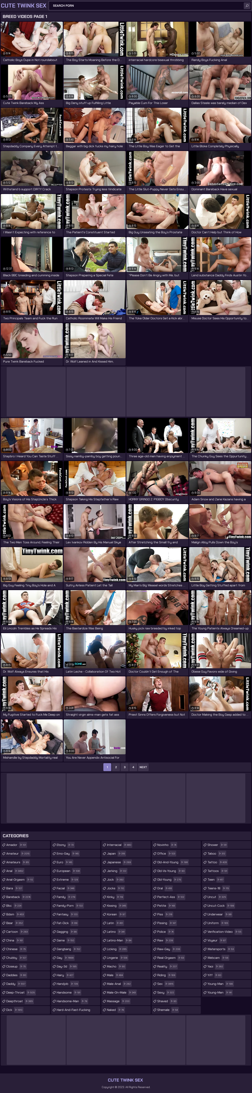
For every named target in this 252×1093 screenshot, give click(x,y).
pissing (166, 923)
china (14, 940)
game (65, 940)
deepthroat (19, 1001)
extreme (67, 879)
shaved (166, 1001)
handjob (67, 984)
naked (115, 1010)
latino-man (119, 940)
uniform (218, 923)
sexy (165, 992)
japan (116, 853)
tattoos (217, 871)
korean (116, 914)
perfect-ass (170, 897)
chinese (16, 949)
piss (164, 914)
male (115, 975)
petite (166, 906)
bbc (13, 906)
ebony (65, 845)
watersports (221, 949)
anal (14, 871)
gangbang (68, 949)
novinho (166, 845)
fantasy (67, 914)
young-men (220, 992)
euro (64, 862)
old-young (169, 879)
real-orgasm (170, 958)
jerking (116, 871)
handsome (68, 992)
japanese (119, 862)
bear (14, 923)
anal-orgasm (19, 879)
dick (14, 1010)
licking (117, 949)
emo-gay (68, 853)
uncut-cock (221, 906)
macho (116, 966)
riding (166, 975)
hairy (65, 975)
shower (217, 845)
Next (143, 767)
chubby (16, 958)
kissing (116, 906)
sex (165, 984)
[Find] (247, 5)
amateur (18, 853)
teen (215, 879)
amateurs (17, 862)
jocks (115, 888)
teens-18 (218, 888)
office (166, 853)
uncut (217, 897)
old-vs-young (171, 871)
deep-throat (20, 992)
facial (65, 888)
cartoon (17, 932)
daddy (15, 984)
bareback (18, 897)
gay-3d (67, 966)
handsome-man (72, 1001)
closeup (16, 966)
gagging (67, 932)
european (68, 871)
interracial (119, 845)
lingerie (117, 958)
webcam (218, 958)
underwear (220, 914)
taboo (216, 853)
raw (165, 940)
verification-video (224, 932)
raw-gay (168, 949)
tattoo (217, 862)
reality (167, 966)
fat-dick (67, 923)
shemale (167, 1010)
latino (116, 932)
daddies (16, 975)
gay (65, 958)
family (66, 897)
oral (164, 888)
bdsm (15, 914)
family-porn (70, 906)
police (165, 932)
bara (14, 888)
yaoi (215, 966)
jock (115, 879)
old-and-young (172, 862)
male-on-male (121, 992)
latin (115, 923)
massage (118, 1001)
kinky (115, 897)
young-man (220, 984)
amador (16, 845)
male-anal (119, 984)
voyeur (217, 940)
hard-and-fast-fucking (73, 1011)
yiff (214, 975)
